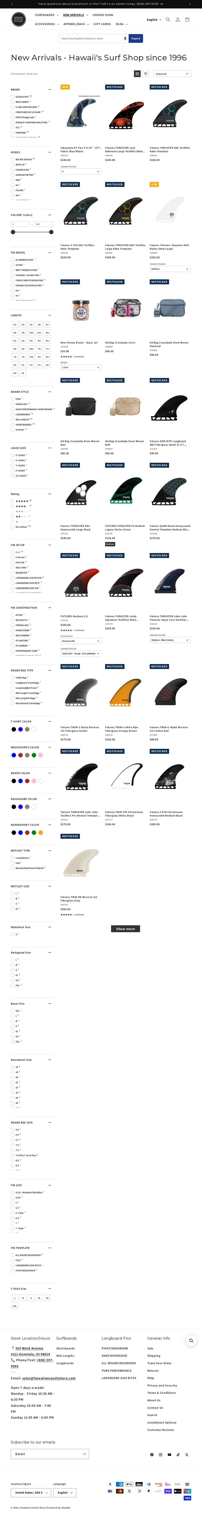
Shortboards (65, 1348)
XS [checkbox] (47, 1298)
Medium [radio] (110, 544)
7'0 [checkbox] (39, 349)
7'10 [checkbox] (31, 357)
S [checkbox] (31, 1298)
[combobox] (94, 38)
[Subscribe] (84, 1454)
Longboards (65, 1363)
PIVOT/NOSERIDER (115, 1348)
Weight (64, 362)
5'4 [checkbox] (23, 324)
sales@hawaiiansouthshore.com (49, 1378)
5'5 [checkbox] (31, 324)
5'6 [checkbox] (39, 324)
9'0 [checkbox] (15, 365)
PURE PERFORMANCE (117, 1370)
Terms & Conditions (161, 1393)
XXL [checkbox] (15, 1306)
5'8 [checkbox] (15, 332)
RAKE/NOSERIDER (114, 1355)
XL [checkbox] (39, 1298)
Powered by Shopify (58, 1507)
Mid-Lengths (65, 1355)
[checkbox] (14, 729)
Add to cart (81, 139)
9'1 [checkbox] (23, 365)
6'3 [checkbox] (31, 341)
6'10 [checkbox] (31, 349)
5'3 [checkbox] (15, 324)
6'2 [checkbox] (23, 341)
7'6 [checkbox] (23, 357)
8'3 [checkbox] (39, 357)
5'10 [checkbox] (31, 332)
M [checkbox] (23, 1298)
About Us (154, 1400)
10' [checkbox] (23, 373)
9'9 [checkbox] (15, 373)
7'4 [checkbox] (15, 357)
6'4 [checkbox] (39, 341)
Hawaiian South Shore (33, 1507)
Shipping (153, 1355)
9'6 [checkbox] (47, 365)
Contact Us (155, 1408)
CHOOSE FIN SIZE (68, 166)
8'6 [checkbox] (47, 357)
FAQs (150, 1378)
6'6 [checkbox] (47, 341)
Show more (125, 928)
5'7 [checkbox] (47, 324)
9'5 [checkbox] (39, 365)
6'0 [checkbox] (47, 332)
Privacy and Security (162, 1385)
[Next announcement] (190, 4)
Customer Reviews (160, 1430)
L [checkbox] (14, 1298)
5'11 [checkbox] (39, 332)
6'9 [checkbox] (23, 349)
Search (135, 38)
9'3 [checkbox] (31, 365)
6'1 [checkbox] (15, 341)
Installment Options (162, 1422)
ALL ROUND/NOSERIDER (119, 1363)
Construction (67, 636)
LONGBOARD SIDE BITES (119, 1378)
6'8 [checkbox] (15, 349)
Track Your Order (159, 1363)
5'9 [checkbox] (23, 332)
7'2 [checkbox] (47, 349)
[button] (46, 15)
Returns (153, 1370)
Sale (150, 1348)
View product (80, 607)
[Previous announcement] (12, 4)
